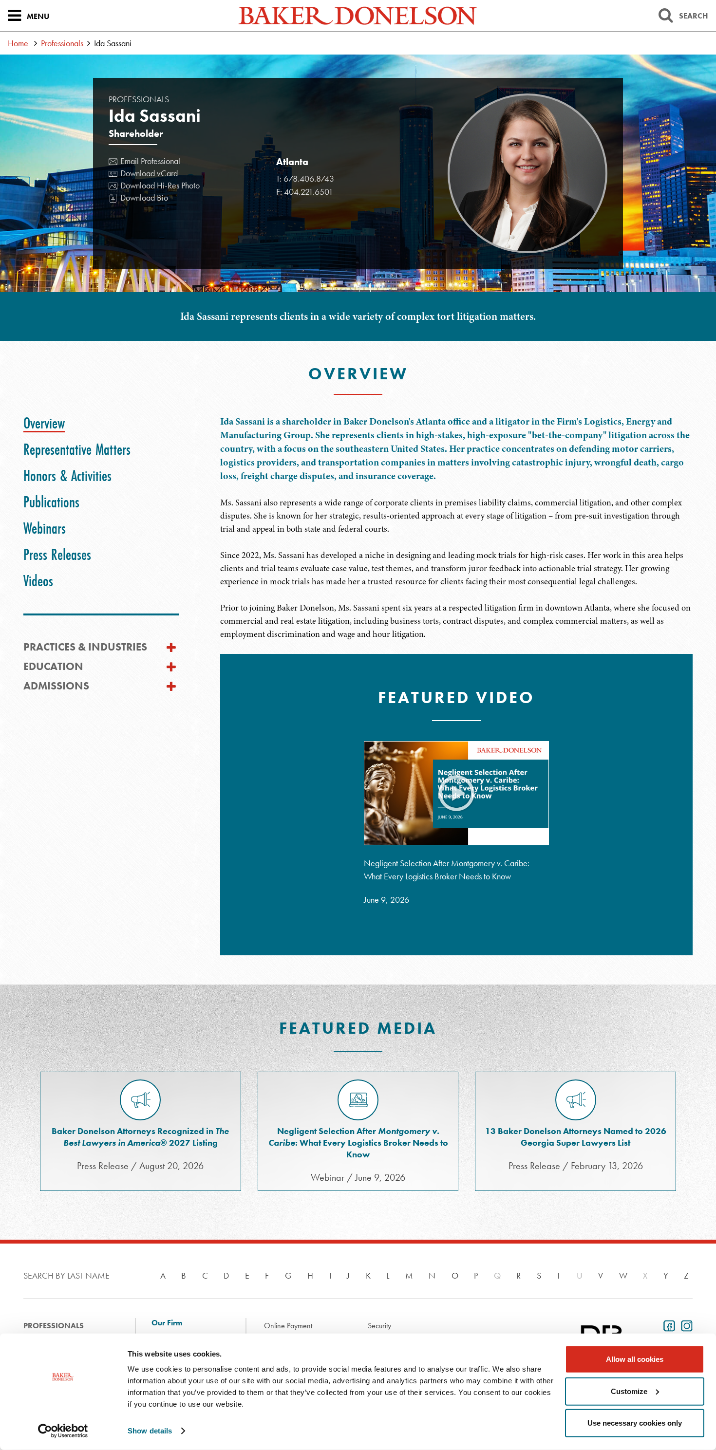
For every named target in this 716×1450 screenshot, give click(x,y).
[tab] (44, 423)
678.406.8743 (308, 178)
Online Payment (288, 1325)
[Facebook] (667, 1325)
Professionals (62, 43)
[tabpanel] (456, 685)
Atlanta (292, 161)
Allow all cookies (634, 1359)
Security (379, 1325)
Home (18, 43)
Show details (150, 1431)
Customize (629, 1391)
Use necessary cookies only (634, 1423)
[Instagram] (685, 1325)
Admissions (56, 686)
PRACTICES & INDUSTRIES (85, 647)
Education (53, 666)
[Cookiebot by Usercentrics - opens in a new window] (63, 1431)
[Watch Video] (456, 793)
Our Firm (166, 1323)
